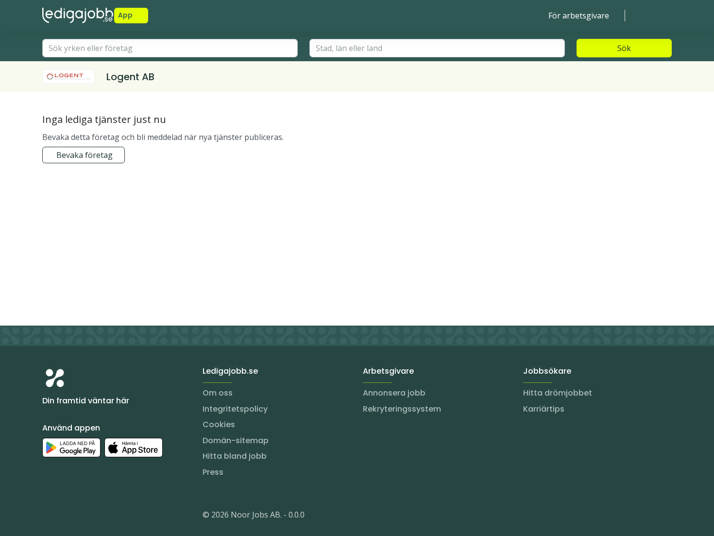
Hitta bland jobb (235, 456)
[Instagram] (50, 516)
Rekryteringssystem (402, 409)
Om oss (218, 392)
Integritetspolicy (235, 409)
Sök (624, 48)
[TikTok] (108, 516)
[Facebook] (89, 516)
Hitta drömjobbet (557, 392)
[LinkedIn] (69, 516)
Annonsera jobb (394, 392)
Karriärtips (543, 409)
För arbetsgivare (578, 15)
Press (213, 472)
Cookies (219, 424)
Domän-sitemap (236, 440)
